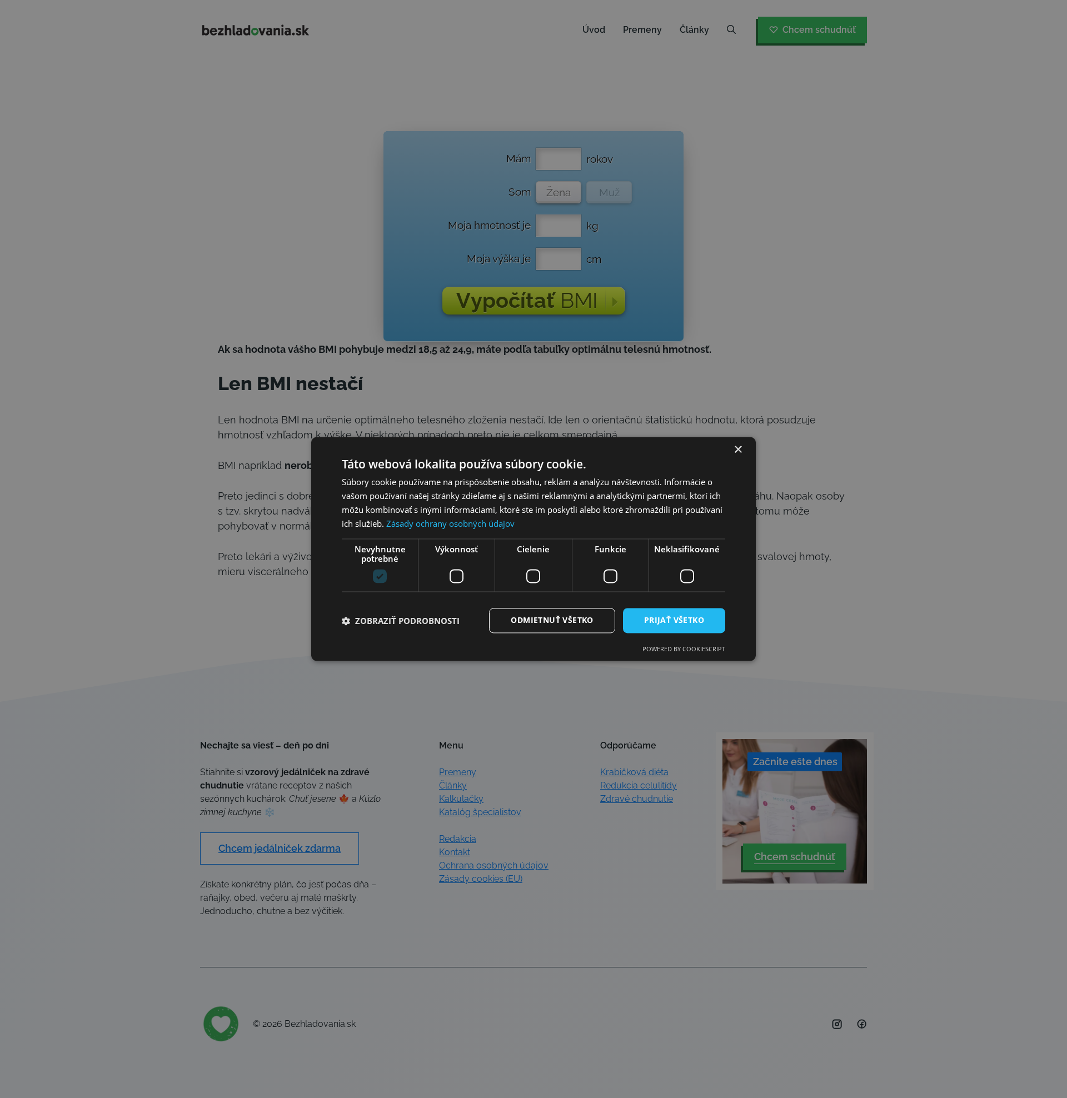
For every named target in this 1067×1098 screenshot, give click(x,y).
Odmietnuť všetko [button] (552, 620)
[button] (401, 621)
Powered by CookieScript (683, 649)
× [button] (738, 450)
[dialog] (533, 549)
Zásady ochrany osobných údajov (450, 523)
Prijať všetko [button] (674, 620)
